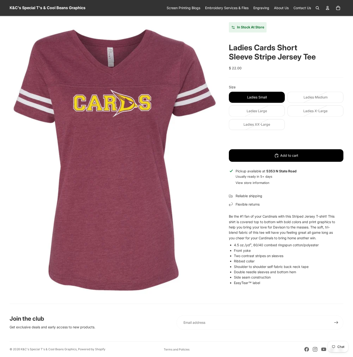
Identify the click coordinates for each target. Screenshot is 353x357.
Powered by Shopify (91, 349)
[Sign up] (336, 323)
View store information (252, 183)
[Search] (317, 8)
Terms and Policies (176, 349)
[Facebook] (307, 349)
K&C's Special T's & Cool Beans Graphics (49, 349)
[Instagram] (315, 349)
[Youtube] (324, 349)
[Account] (327, 8)
